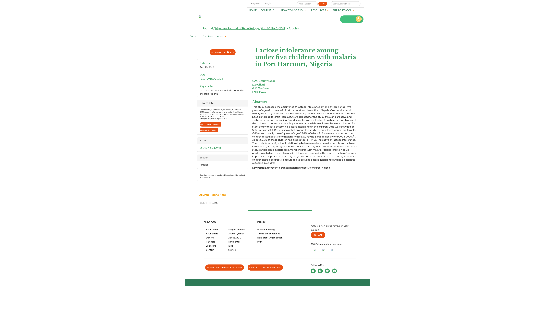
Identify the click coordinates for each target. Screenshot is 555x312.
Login (268, 3)
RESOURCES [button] (319, 10)
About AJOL (234, 237)
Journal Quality (236, 233)
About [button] (221, 36)
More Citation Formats (209, 124)
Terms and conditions (268, 233)
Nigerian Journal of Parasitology (237, 28)
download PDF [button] (224, 52)
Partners (210, 241)
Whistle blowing (266, 229)
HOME (253, 10)
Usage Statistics (236, 229)
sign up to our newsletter (265, 267)
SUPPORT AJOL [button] (343, 10)
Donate (317, 235)
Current (194, 36)
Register (256, 3)
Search (323, 4)
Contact (210, 250)
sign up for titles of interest (224, 267)
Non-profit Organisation (270, 237)
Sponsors (211, 246)
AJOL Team (212, 229)
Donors (210, 237)
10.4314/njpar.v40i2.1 (211, 79)
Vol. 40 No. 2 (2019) (273, 28)
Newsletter (234, 241)
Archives (208, 36)
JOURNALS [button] (268, 10)
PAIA (259, 241)
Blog (230, 246)
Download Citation (208, 130)
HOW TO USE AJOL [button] (293, 10)
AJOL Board (212, 233)
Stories (232, 250)
